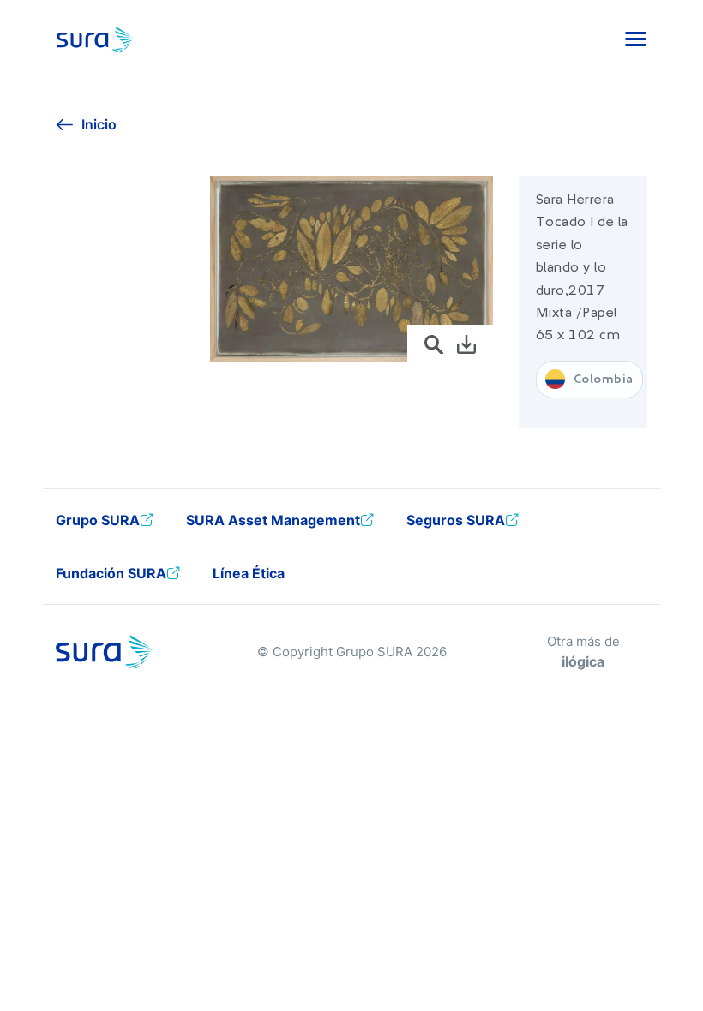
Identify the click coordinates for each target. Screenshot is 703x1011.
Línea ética (249, 573)
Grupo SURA (98, 520)
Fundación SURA (111, 573)
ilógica (583, 661)
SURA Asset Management (273, 520)
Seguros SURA (455, 520)
